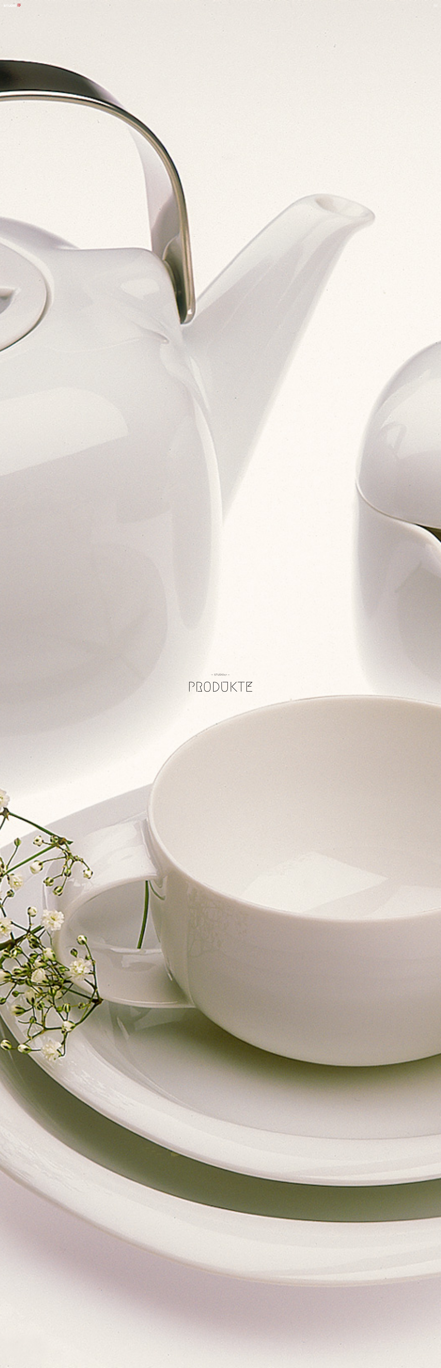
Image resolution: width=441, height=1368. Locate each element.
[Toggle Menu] (435, 5)
